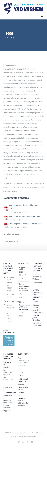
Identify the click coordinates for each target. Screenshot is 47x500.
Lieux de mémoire (36, 306)
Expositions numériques (37, 324)
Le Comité (36, 274)
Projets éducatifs (6, 406)
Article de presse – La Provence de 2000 (24, 216)
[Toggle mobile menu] (42, 16)
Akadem (21, 384)
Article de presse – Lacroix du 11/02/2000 (25, 223)
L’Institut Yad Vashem (38, 278)
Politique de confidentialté (27, 437)
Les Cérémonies (8, 378)
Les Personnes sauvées (7, 372)
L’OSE (20, 395)
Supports (6, 410)
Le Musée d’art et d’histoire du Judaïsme (23, 401)
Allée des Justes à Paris (38, 311)
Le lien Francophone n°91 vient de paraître (23, 287)
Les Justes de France (8, 363)
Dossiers (6, 367)
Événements (37, 282)
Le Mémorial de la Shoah (23, 380)
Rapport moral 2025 (22, 269)
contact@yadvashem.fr (11, 301)
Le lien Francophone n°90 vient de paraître (23, 305)
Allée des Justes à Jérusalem (36, 317)
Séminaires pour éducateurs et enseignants (8, 399)
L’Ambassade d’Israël (23, 388)
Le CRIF (21, 392)
